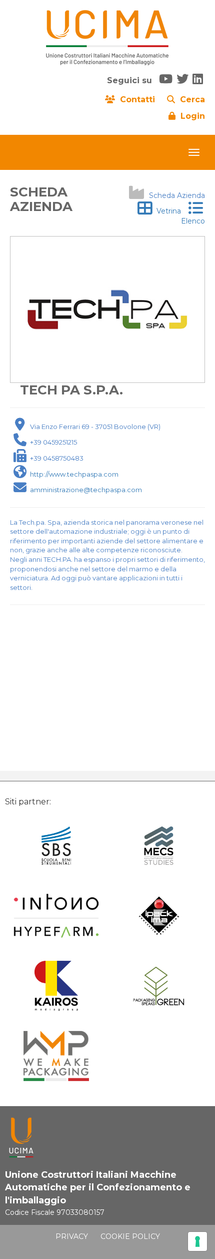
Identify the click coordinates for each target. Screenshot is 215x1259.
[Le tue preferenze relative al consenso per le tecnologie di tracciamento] (197, 1241)
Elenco (193, 216)
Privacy (72, 1236)
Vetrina (166, 211)
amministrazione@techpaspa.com (86, 490)
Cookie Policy (130, 1236)
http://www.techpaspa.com (74, 474)
